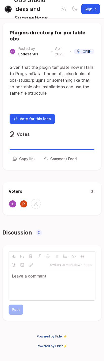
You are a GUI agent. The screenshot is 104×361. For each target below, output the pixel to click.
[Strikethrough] (48, 256)
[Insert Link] (31, 265)
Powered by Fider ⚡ (52, 336)
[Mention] (13, 265)
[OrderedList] (65, 256)
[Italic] (39, 256)
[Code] (73, 256)
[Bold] (31, 256)
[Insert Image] (22, 265)
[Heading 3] (22, 256)
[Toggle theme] (74, 9)
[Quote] (82, 256)
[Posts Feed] (63, 9)
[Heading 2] (13, 256)
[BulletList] (56, 256)
